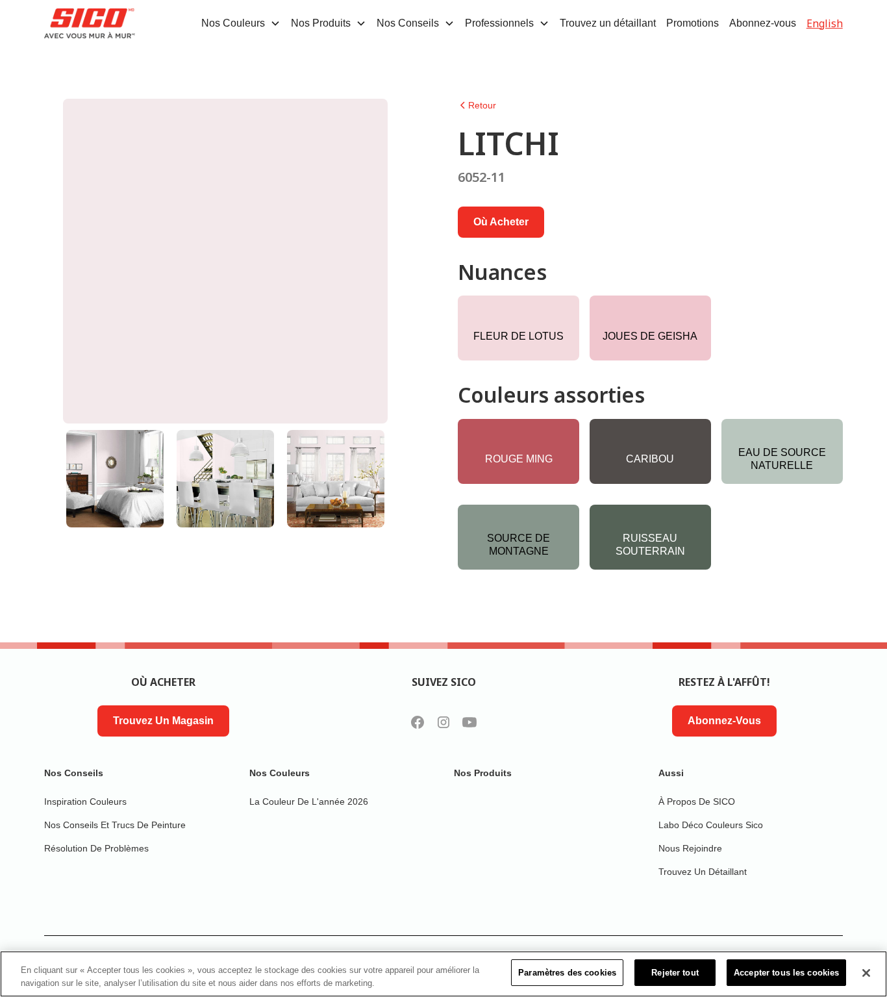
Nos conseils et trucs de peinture (115, 825)
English (824, 23)
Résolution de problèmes (96, 848)
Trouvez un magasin (163, 720)
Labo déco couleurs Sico (710, 825)
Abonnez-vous (762, 23)
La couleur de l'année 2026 (308, 801)
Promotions (692, 23)
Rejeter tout (675, 973)
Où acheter (501, 221)
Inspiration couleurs (85, 801)
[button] (241, 23)
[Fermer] (866, 973)
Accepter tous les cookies (786, 973)
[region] (443, 974)
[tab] (115, 478)
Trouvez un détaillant (608, 23)
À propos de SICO (696, 801)
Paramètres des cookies (567, 973)
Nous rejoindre (690, 848)
